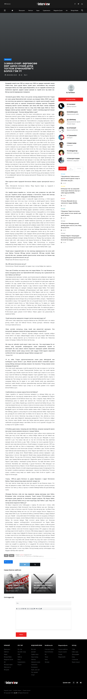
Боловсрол (34, 667)
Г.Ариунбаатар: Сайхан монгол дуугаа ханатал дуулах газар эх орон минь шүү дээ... (70, 178)
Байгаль (33, 659)
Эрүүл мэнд (34, 657)
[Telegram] (25, 564)
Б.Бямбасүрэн (72, 112)
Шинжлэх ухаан (35, 662)
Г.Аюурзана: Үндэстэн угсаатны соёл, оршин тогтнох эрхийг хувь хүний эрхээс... (71, 213)
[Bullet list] (27, 608)
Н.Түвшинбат (72, 135)
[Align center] (23, 608)
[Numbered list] (29, 608)
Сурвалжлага (46, 10)
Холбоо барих (17, 690)
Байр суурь (75, 652)
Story (19, 659)
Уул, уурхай (34, 672)
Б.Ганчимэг (70, 92)
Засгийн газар (22, 652)
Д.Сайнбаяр (71, 119)
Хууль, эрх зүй (35, 669)
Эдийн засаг (34, 654)
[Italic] (18, 608)
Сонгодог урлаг (49, 649)
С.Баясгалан (71, 143)
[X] (35, 564)
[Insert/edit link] (32, 608)
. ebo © (15, 693)
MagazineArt (61, 657)
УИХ (19, 654)
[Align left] (22, 608)
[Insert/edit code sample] (38, 608)
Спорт (33, 675)
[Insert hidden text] (41, 608)
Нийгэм (20, 657)
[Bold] (17, 608)
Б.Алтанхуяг (71, 128)
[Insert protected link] (34, 608)
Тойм (73, 649)
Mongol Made (74, 10)
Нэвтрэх (8, 4)
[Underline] (20, 608)
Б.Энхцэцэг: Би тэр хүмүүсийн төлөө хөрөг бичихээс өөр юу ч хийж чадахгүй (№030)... (70, 191)
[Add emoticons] (31, 608)
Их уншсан (70, 169)
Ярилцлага (22, 10)
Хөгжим (47, 662)
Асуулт (20, 664)
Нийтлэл (30, 10)
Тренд (79, 168)
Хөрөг (38, 10)
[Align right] (25, 608)
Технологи (34, 664)
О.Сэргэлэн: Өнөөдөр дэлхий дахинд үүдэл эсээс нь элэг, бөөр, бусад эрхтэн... (71, 225)
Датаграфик (75, 654)
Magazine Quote (58, 10)
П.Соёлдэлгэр (72, 151)
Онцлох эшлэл (62, 652)
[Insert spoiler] (39, 608)
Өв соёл (33, 649)
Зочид (60, 654)
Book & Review (49, 652)
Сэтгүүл (62, 168)
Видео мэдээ (76, 662)
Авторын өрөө (70, 99)
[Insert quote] (36, 608)
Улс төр (20, 649)
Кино (46, 659)
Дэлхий (33, 652)
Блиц (73, 657)
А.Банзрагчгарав (73, 158)
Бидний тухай (8, 690)
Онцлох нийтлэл (63, 649)
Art (66, 10)
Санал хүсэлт (26, 690)
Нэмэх (21, 634)
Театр (46, 657)
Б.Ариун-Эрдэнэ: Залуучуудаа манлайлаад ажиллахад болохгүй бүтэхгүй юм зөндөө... (71, 238)
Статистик (75, 659)
